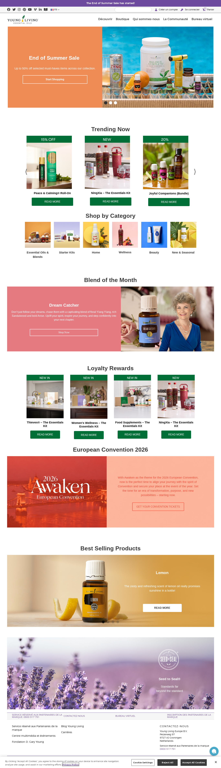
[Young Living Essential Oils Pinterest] (24, 10)
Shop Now (64, 332)
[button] (214, 751)
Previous (26, 171)
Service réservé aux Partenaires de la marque (34, 728)
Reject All (167, 762)
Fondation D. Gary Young (28, 742)
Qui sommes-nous (146, 19)
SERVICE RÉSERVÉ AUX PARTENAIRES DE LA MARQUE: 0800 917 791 (37, 716)
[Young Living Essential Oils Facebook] (8, 10)
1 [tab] (103, 621)
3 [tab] (113, 621)
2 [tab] (108, 621)
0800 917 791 (168, 749)
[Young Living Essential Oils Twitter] (14, 10)
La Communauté (175, 19)
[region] (110, 762)
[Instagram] (19, 10)
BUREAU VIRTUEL (125, 716)
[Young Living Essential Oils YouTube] (30, 10)
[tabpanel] (110, 591)
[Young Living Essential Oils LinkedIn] (40, 10)
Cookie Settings (143, 762)
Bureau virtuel (202, 19)
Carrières (66, 732)
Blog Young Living (72, 726)
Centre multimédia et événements (33, 736)
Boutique (122, 19)
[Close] (215, 762)
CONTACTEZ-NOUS (74, 716)
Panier (209, 9)
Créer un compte (168, 10)
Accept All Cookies (193, 762)
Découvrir (105, 19)
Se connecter (192, 10)
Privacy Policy (70, 764)
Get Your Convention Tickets (158, 506)
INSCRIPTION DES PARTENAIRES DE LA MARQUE (189, 716)
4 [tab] (117, 621)
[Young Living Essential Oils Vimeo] (35, 10)
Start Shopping (55, 79)
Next (195, 171)
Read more (52, 201)
